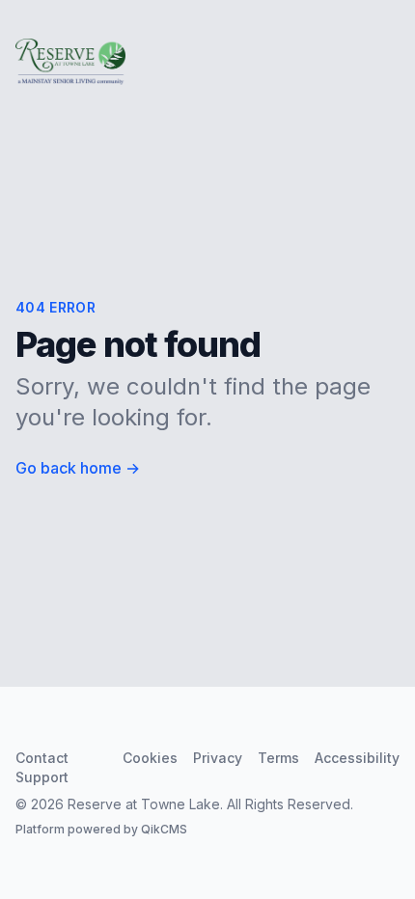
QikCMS (164, 829)
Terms (278, 757)
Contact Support (42, 767)
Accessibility (357, 757)
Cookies (150, 757)
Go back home (77, 467)
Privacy (217, 757)
